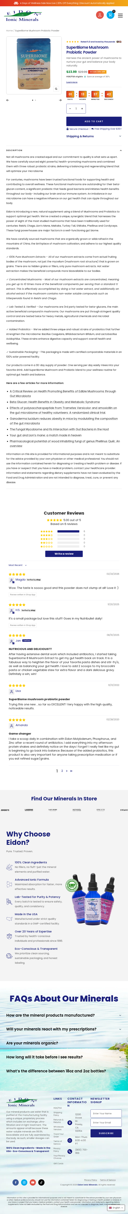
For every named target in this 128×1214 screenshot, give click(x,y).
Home (9, 30)
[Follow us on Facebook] (15, 1182)
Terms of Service (58, 1142)
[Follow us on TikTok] (41, 1182)
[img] (17, 574)
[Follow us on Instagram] (24, 1182)
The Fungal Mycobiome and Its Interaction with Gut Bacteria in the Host (59, 429)
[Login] (100, 15)
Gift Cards (58, 1163)
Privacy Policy (57, 1149)
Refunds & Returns (58, 1121)
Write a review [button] (64, 554)
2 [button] (62, 771)
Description (14, 150)
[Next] (60, 100)
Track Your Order (59, 1135)
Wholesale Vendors (59, 1128)
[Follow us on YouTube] (33, 1182)
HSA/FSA (58, 1108)
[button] (47, 531)
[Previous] (7, 100)
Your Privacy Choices (59, 1157)
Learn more (71, 82)
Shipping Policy (58, 1113)
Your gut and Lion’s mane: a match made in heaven (45, 435)
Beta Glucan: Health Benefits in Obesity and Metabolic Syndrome (55, 402)
